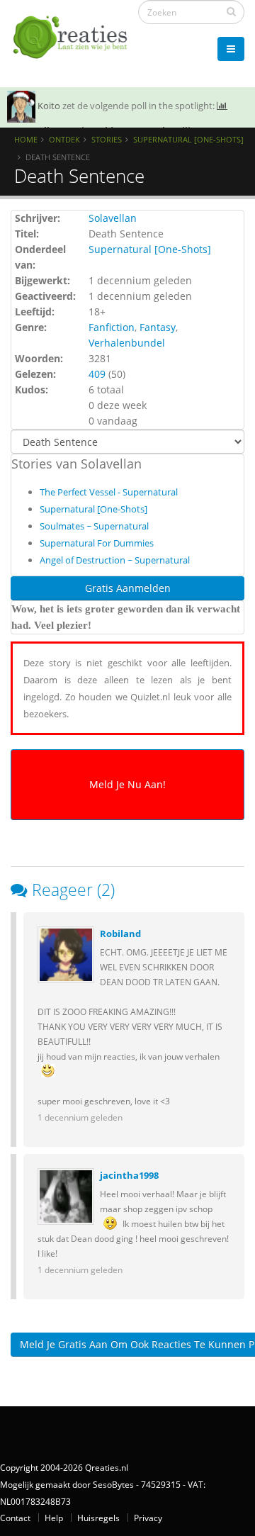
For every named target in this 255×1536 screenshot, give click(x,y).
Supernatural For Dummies (97, 543)
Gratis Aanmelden (128, 588)
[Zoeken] (231, 11)
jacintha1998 (129, 1175)
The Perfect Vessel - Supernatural (109, 492)
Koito (49, 105)
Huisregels (98, 1517)
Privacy (148, 1517)
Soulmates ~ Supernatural (94, 526)
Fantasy (158, 327)
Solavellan (113, 218)
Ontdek (64, 139)
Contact (15, 1517)
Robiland (120, 933)
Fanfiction (112, 327)
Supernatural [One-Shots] (188, 139)
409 (97, 374)
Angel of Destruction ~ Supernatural (115, 560)
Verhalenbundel (127, 342)
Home (26, 139)
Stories (106, 139)
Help (54, 1517)
